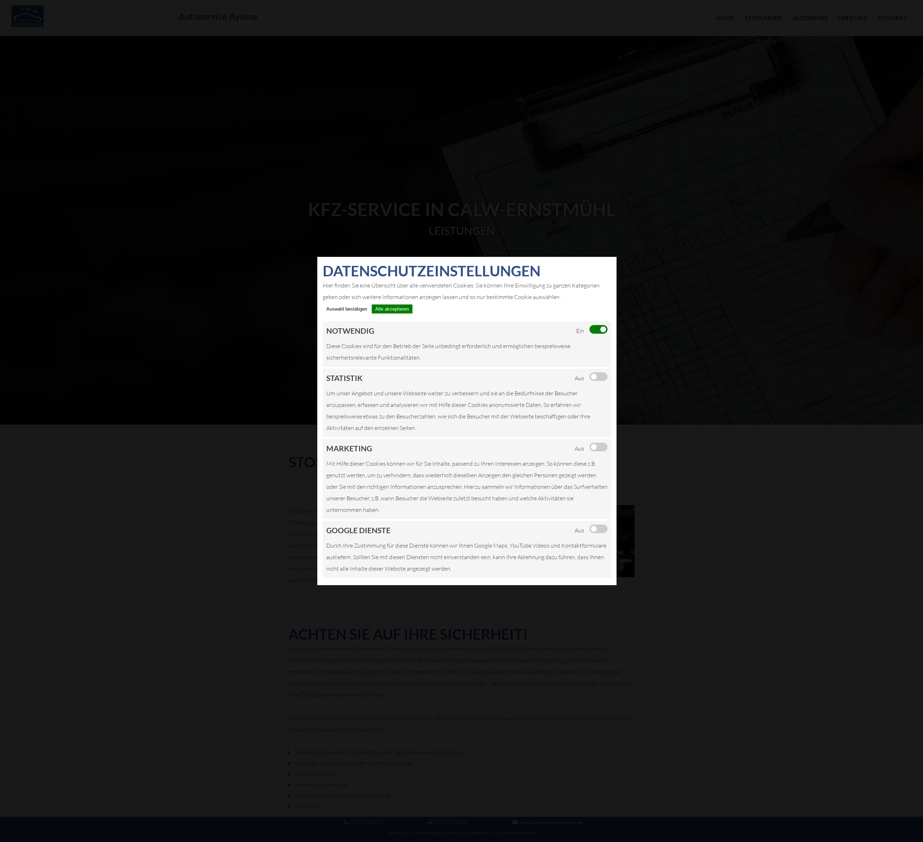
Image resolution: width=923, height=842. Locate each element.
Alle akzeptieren (392, 309)
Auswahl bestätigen (346, 309)
